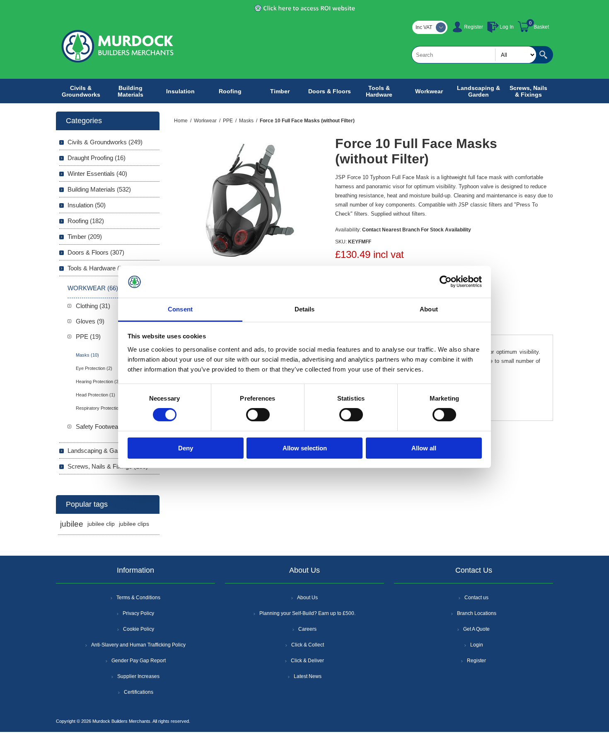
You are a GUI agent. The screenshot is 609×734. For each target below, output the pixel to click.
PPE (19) (88, 336)
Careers (307, 629)
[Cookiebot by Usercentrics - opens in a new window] (445, 281)
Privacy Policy (138, 613)
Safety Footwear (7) (102, 426)
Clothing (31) (93, 305)
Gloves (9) (90, 321)
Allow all (423, 448)
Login (476, 645)
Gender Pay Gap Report (138, 661)
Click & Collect (307, 645)
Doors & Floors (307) (96, 252)
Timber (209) (85, 236)
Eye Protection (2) (94, 368)
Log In (507, 27)
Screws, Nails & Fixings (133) (108, 466)
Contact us (476, 597)
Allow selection (305, 448)
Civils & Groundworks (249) (105, 142)
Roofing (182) (86, 220)
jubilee (71, 524)
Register (473, 27)
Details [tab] (305, 309)
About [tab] (429, 309)
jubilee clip (101, 524)
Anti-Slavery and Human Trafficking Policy (138, 645)
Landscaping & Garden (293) (106, 450)
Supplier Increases (138, 676)
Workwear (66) (93, 288)
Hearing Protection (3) (98, 381)
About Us (307, 597)
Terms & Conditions (138, 597)
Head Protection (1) (95, 394)
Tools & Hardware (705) (99, 268)
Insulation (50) (87, 205)
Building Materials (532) (99, 189)
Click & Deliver (307, 661)
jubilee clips (134, 524)
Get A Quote (476, 629)
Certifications (138, 692)
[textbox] (474, 54)
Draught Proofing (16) (97, 157)
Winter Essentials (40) (97, 173)
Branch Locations (476, 613)
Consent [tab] (180, 309)
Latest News (307, 676)
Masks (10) (87, 354)
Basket (541, 27)
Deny (185, 448)
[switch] (258, 414)
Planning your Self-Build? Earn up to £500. (307, 613)
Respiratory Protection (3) (102, 408)
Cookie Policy (138, 629)
